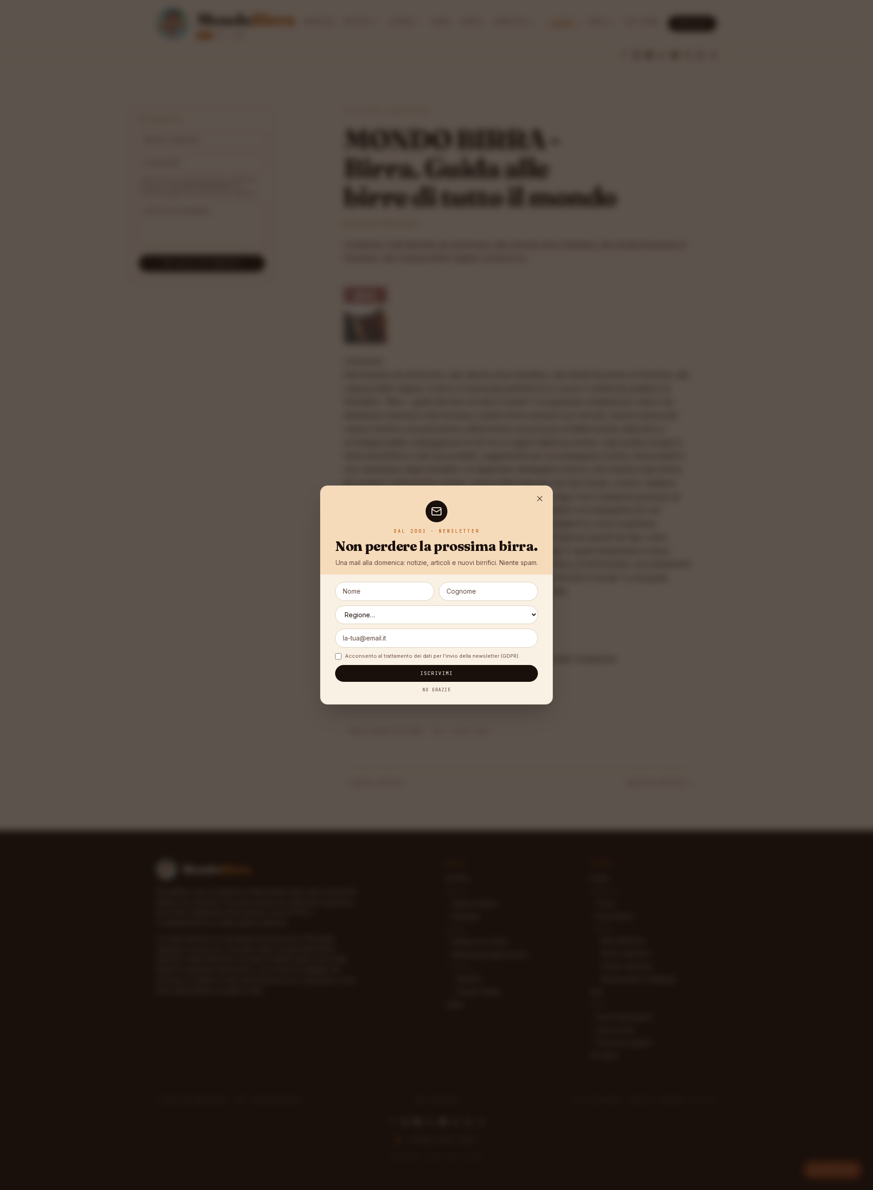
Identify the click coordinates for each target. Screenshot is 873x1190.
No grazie (436, 690)
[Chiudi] (539, 498)
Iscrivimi (436, 673)
